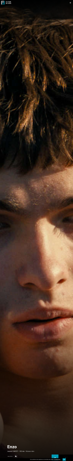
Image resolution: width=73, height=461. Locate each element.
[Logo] (6, 2)
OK (64, 459)
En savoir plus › (57, 459)
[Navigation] (70, 2)
